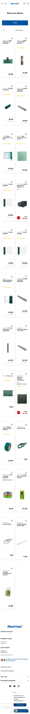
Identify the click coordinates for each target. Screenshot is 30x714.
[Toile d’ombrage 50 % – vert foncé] (22, 156)
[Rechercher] (24, 3)
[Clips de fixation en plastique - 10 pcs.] (8, 60)
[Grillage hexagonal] (8, 107)
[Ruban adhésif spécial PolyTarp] (8, 446)
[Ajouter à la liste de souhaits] (11, 38)
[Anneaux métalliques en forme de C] (8, 592)
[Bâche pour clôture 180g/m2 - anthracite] (22, 204)
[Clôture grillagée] (8, 202)
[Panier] (27, 3)
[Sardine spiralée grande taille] (22, 542)
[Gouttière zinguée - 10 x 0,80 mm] (22, 348)
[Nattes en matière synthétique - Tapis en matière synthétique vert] (22, 399)
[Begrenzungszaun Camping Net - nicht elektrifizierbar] (8, 300)
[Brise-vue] (8, 393)
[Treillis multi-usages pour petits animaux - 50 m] (22, 60)
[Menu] (2, 3)
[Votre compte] (6, 3)
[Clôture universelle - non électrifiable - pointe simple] (8, 156)
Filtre (15, 23)
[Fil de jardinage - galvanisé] (8, 494)
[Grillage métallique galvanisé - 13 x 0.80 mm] (22, 298)
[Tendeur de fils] (22, 445)
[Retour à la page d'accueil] (15, 3)
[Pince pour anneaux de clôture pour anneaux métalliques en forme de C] (22, 494)
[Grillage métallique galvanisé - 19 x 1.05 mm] (22, 108)
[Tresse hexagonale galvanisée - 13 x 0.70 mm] (8, 348)
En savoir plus (20, 704)
